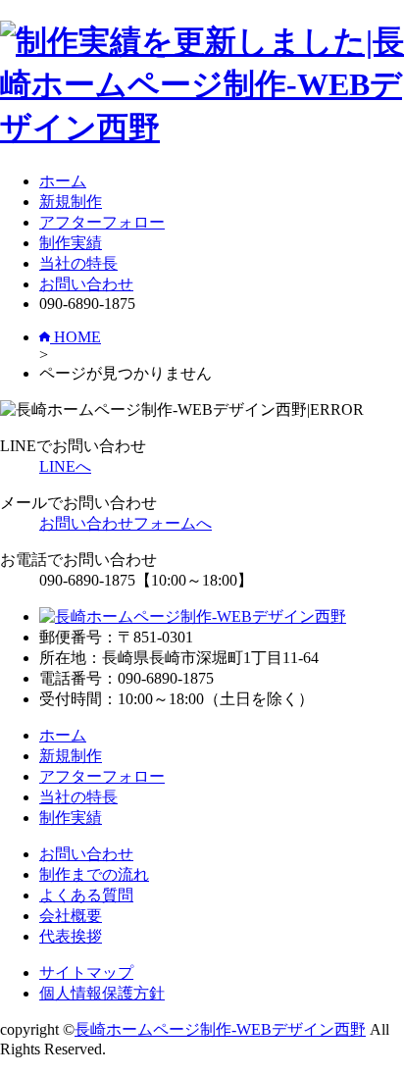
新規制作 (70, 201)
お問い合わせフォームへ (125, 523)
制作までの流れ (94, 874)
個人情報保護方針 (102, 993)
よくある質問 (86, 895)
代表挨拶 (70, 936)
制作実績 (70, 242)
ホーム (62, 181)
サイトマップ (86, 972)
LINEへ (65, 466)
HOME (75, 337)
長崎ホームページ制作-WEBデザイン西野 (220, 1029)
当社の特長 (78, 263)
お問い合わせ (86, 284)
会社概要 (70, 915)
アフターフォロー (102, 222)
